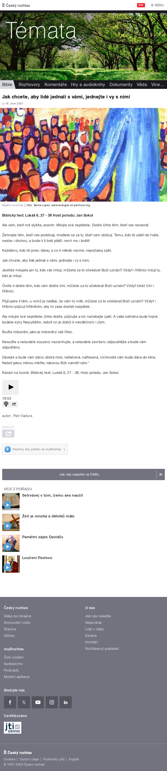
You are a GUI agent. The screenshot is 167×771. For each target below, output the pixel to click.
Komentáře (56, 84)
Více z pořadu (18, 489)
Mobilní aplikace (17, 677)
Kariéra (91, 636)
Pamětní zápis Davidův (42, 537)
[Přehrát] (10, 387)
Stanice (10, 629)
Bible (7, 84)
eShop (9, 636)
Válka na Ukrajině (17, 616)
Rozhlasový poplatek (102, 649)
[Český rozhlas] (16, 5)
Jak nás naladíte (98, 616)
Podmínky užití (54, 759)
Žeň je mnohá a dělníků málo (48, 516)
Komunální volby (17, 623)
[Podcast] (6, 404)
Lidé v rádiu (94, 629)
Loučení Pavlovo (37, 558)
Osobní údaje (29, 759)
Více (157, 84)
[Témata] (83, 45)
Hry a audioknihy (88, 84)
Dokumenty (121, 84)
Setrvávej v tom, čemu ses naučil (52, 495)
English (74, 759)
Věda (142, 84)
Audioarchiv (13, 664)
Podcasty (11, 670)
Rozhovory (29, 84)
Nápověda (93, 623)
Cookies (9, 759)
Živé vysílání (13, 657)
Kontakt (91, 642)
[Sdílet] (14, 404)
